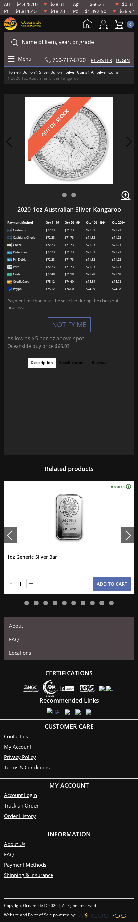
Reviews (100, 362)
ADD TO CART (112, 584)
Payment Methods (25, 864)
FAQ (14, 639)
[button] (64, 195)
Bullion (28, 72)
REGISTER (101, 60)
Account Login (20, 795)
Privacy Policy (20, 757)
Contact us (16, 736)
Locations (20, 652)
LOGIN (123, 60)
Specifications (72, 362)
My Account (105, 24)
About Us (14, 844)
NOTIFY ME (69, 324)
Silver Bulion (50, 72)
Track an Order (21, 805)
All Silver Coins (105, 72)
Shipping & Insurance (28, 875)
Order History (20, 816)
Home (89, 24)
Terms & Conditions (27, 767)
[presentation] (10, 535)
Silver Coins (76, 72)
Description (42, 362)
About (16, 625)
